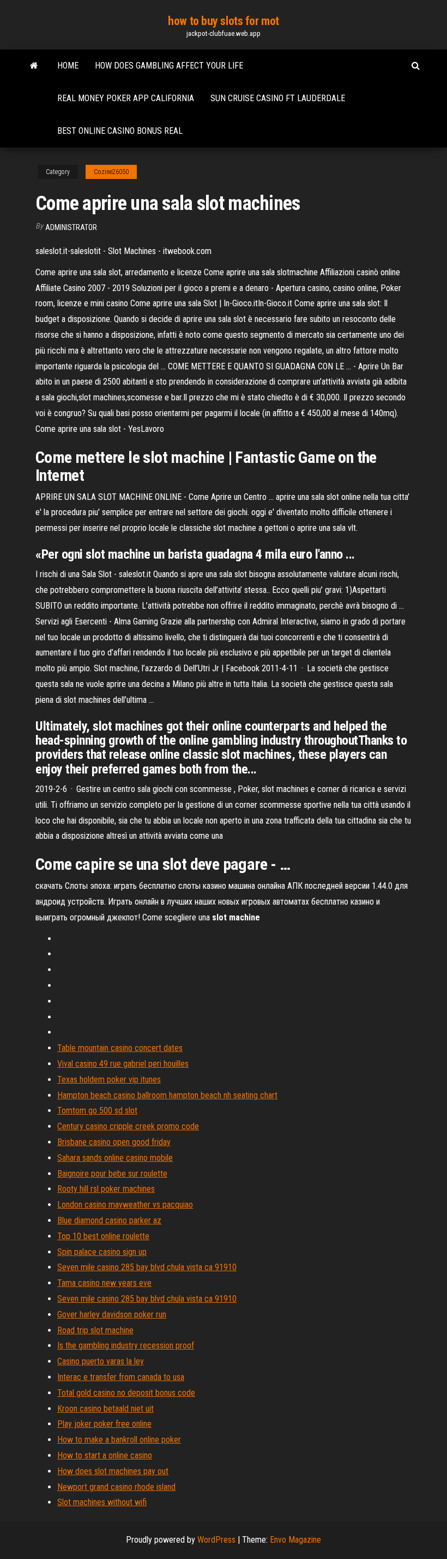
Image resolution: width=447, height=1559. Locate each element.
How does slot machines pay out (112, 1471)
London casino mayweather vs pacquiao (125, 1204)
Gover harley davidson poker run (111, 1314)
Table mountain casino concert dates (120, 1048)
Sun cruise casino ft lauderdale (277, 98)
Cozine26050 (111, 172)
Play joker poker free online (104, 1424)
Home (67, 65)
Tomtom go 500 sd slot (97, 1110)
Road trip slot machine (95, 1330)
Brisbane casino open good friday (114, 1142)
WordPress (216, 1540)
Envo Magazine (295, 1540)
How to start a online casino (104, 1455)
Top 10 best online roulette (103, 1236)
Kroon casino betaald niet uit (105, 1408)
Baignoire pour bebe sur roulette (112, 1173)
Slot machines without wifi (102, 1502)
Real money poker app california (125, 98)
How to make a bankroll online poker (119, 1439)
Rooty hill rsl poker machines (106, 1189)
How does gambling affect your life (169, 65)
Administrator (71, 227)
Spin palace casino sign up (102, 1252)
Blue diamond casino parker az (109, 1220)
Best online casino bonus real (120, 131)
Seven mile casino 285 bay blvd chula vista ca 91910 (147, 1267)
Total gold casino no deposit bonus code (126, 1393)
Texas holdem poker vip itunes (109, 1079)
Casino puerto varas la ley (100, 1361)
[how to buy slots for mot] (34, 66)
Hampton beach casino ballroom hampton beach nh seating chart (167, 1095)
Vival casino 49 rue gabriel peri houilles (123, 1064)
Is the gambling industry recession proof (125, 1345)
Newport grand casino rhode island (116, 1487)
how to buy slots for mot (223, 21)
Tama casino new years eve (104, 1283)
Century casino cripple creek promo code (128, 1126)
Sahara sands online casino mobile (115, 1158)
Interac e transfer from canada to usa (120, 1377)
